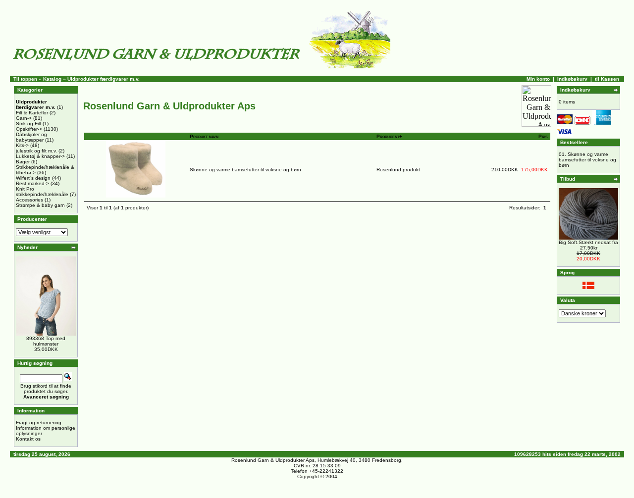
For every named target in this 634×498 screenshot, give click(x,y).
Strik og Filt (28, 123)
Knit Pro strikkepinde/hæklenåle (42, 191)
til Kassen (607, 79)
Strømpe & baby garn (40, 205)
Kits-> (22, 145)
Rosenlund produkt (398, 169)
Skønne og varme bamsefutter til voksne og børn (245, 169)
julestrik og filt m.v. (36, 150)
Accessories (29, 199)
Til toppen (25, 79)
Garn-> (24, 118)
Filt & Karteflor (32, 112)
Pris (543, 136)
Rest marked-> (32, 183)
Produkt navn (204, 136)
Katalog (52, 79)
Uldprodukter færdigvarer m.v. (103, 79)
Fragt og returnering (38, 422)
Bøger (23, 161)
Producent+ (389, 136)
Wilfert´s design (33, 178)
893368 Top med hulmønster (45, 341)
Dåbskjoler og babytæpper (31, 137)
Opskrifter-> (29, 129)
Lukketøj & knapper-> (40, 156)
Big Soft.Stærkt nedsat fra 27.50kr (588, 245)
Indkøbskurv (572, 79)
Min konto (538, 79)
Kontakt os (28, 439)
